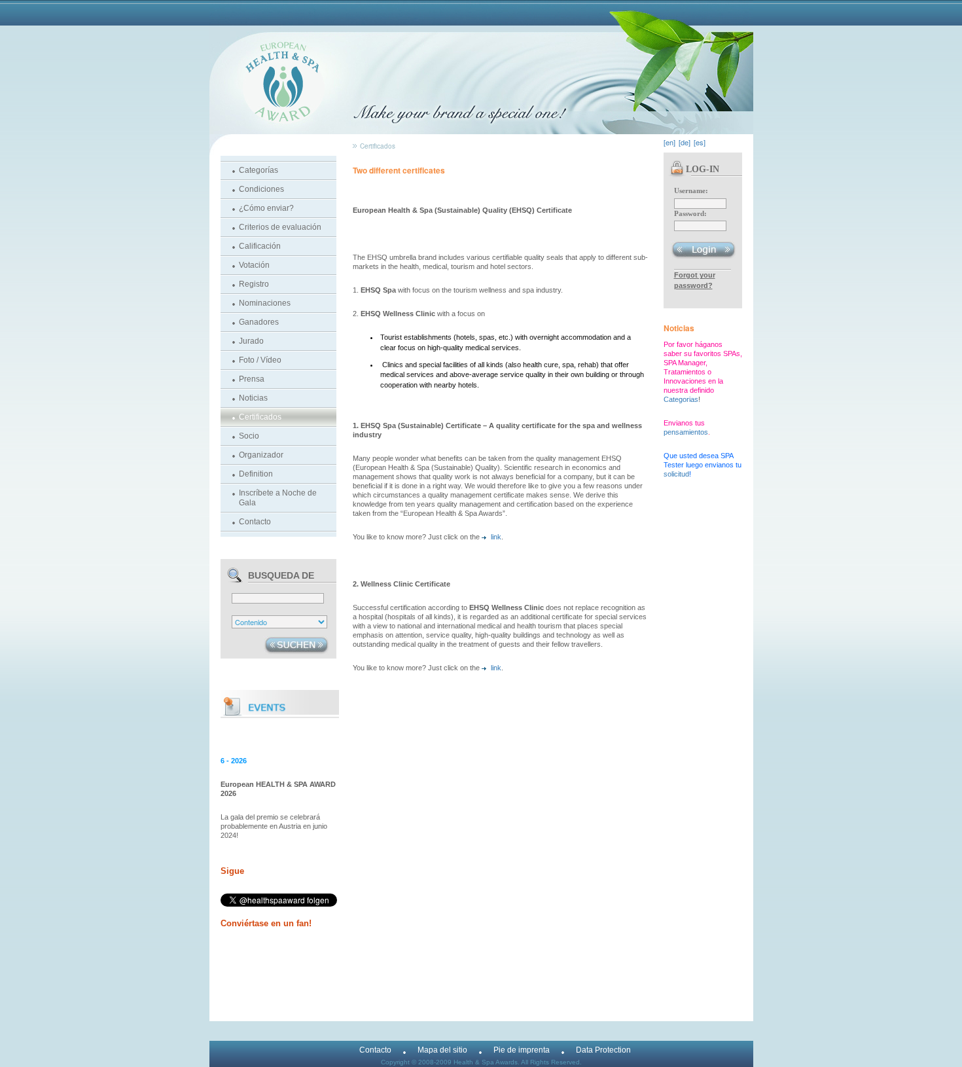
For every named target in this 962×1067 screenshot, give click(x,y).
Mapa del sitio (442, 1050)
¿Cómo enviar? (266, 208)
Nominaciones (265, 303)
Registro (254, 284)
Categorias (681, 399)
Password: (690, 213)
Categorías (258, 170)
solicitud (676, 474)
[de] (684, 142)
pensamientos (686, 432)
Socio (249, 436)
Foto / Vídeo (260, 360)
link (496, 537)
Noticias (253, 398)
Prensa (251, 379)
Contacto (255, 521)
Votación (254, 265)
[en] (669, 142)
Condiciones (261, 189)
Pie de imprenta (521, 1050)
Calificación (260, 246)
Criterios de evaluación (280, 227)
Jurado (251, 341)
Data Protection (603, 1050)
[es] (699, 142)
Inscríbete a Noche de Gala (278, 497)
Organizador (261, 455)
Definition (256, 474)
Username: (691, 190)
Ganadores (259, 322)
